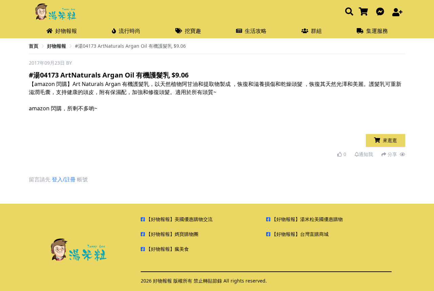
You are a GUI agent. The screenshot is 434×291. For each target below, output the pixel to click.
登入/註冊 (64, 179)
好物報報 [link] (56, 46)
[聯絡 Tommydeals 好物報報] (381, 12)
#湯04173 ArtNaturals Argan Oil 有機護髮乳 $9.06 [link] (130, 46)
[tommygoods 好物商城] (365, 12)
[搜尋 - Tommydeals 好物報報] (349, 12)
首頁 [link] (33, 46)
